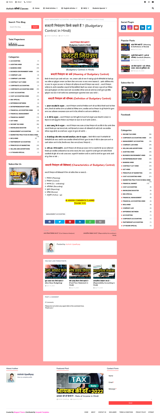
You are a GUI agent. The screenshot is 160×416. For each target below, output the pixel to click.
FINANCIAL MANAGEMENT (24, 114)
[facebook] (145, 2)
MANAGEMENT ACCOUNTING (24, 131)
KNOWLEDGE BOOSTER (24, 128)
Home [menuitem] (37, 8)
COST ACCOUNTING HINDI (24, 96)
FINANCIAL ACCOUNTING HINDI (24, 110)
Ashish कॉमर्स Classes (17, 8)
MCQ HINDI (23, 138)
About (19, 2)
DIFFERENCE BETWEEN (24, 103)
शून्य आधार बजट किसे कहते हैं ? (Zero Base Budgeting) (54, 282)
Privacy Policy (141, 412)
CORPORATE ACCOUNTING (24, 85)
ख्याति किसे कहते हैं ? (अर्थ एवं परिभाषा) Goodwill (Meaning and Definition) (141, 56)
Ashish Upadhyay (52, 36)
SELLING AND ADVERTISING (24, 149)
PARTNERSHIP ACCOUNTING (24, 142)
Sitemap (151, 412)
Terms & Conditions (126, 412)
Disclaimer (112, 412)
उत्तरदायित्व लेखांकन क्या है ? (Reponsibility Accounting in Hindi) (104, 283)
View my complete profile (24, 377)
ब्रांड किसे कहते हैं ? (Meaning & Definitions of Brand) (141, 46)
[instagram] (149, 2)
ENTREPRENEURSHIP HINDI (24, 107)
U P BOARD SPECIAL (24, 152)
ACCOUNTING (24, 61)
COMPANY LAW (24, 75)
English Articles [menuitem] (69, 8)
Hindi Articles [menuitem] (51, 8)
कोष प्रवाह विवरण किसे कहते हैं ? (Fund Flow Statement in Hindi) (79, 283)
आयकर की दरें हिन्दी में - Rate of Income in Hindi (78, 396)
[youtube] (152, 2)
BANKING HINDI (24, 68)
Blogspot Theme (19, 412)
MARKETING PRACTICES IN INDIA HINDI (24, 135)
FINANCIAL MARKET (24, 117)
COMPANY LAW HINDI (24, 78)
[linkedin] (142, 27)
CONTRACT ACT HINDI (24, 82)
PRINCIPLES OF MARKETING (24, 145)
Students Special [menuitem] (99, 8)
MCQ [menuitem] (85, 8)
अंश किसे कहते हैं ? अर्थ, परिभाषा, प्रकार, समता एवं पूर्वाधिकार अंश (141, 67)
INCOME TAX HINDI (24, 124)
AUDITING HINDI (24, 64)
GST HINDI (24, 121)
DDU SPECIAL (24, 100)
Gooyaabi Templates (42, 412)
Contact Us (102, 412)
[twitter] (148, 27)
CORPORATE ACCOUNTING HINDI (24, 89)
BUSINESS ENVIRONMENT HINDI (24, 71)
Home (11, 2)
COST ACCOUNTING (24, 92)
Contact (28, 2)
